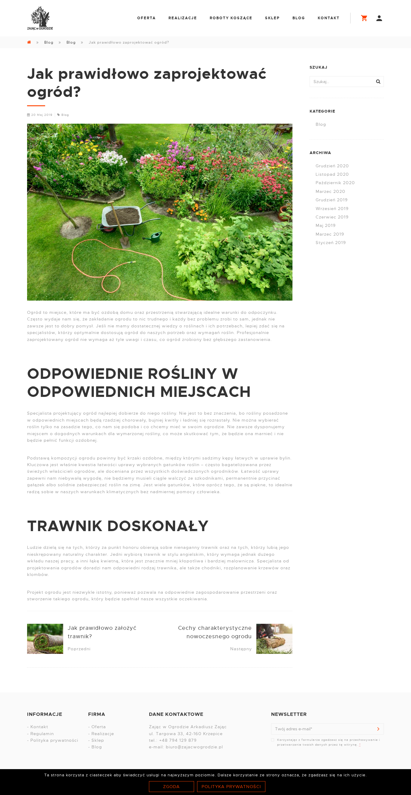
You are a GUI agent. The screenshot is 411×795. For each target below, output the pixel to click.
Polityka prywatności (54, 740)
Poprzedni (79, 648)
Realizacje (182, 18)
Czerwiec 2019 (332, 217)
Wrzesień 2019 (332, 208)
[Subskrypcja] (378, 728)
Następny (241, 648)
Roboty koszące (231, 18)
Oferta (146, 18)
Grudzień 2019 (332, 200)
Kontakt (329, 18)
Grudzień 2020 (332, 166)
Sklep (272, 18)
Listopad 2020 (332, 174)
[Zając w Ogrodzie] (40, 18)
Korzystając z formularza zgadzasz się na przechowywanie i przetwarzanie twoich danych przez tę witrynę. (328, 742)
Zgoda (171, 786)
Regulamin (42, 733)
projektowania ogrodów (54, 568)
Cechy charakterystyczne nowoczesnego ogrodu (215, 632)
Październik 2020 (335, 182)
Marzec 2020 (330, 191)
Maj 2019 (326, 225)
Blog (298, 18)
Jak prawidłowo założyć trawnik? (102, 632)
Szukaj (378, 81)
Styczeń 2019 (331, 242)
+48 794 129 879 (178, 740)
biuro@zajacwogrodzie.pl (194, 747)
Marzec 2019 (330, 234)
